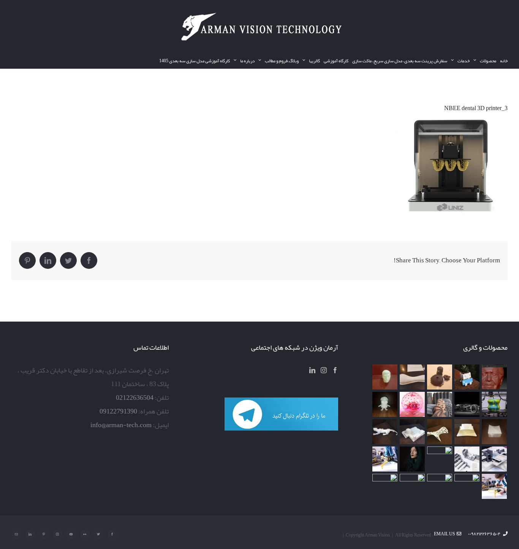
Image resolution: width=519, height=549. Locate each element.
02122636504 (134, 397)
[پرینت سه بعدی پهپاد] (385, 459)
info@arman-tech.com (121, 425)
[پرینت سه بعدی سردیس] (385, 377)
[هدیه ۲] (440, 404)
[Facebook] (335, 370)
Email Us (445, 533)
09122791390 (118, 411)
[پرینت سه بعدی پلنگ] (385, 431)
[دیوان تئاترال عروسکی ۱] (412, 459)
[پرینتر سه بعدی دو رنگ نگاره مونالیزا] (494, 404)
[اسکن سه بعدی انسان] (494, 377)
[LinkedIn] (312, 370)
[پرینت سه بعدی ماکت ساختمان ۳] (412, 431)
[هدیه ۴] (467, 404)
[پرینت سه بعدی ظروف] (467, 431)
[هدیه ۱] (412, 404)
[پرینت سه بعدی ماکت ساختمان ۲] (494, 459)
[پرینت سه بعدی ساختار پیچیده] (440, 431)
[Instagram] (324, 370)
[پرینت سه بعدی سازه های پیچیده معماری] (412, 377)
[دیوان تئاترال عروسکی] (440, 459)
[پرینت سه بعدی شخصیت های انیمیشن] (385, 404)
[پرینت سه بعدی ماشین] (440, 486)
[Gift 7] (467, 377)
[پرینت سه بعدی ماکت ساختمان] (467, 459)
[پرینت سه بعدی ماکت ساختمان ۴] (494, 431)
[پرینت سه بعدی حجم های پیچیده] (440, 377)
